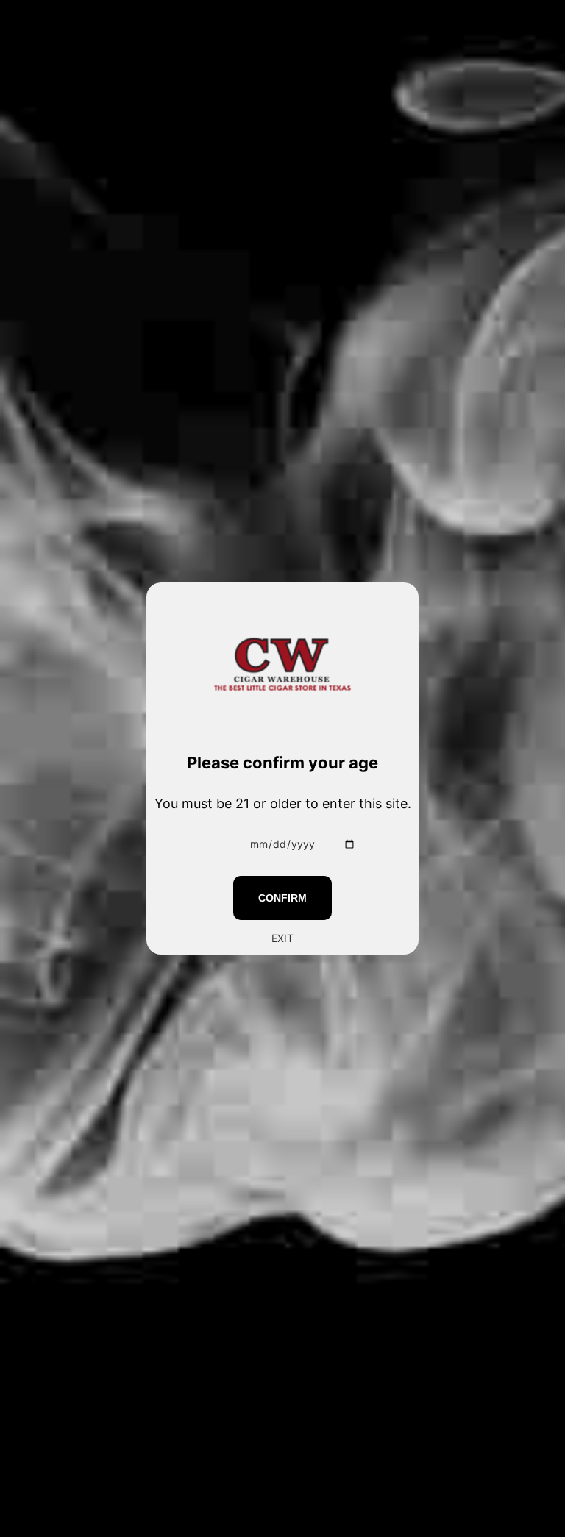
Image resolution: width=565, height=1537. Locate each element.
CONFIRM (282, 898)
